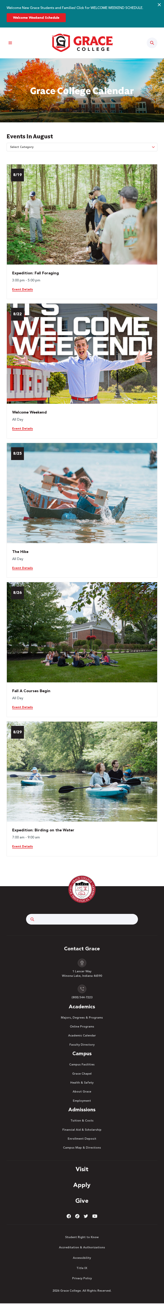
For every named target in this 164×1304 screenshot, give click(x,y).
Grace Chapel (82, 1073)
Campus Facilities (82, 1064)
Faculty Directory (82, 1044)
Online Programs (82, 1026)
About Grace (82, 1091)
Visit (82, 1170)
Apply (82, 1185)
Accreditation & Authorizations (82, 1247)
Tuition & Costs (82, 1120)
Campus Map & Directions (82, 1147)
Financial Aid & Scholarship (81, 1129)
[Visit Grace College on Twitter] (86, 1216)
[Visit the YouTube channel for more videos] (94, 1216)
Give (81, 1201)
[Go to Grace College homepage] (82, 889)
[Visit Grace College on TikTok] (77, 1216)
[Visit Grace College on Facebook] (69, 1216)
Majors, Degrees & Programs (82, 1017)
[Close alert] (159, 4)
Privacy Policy (82, 1278)
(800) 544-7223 (82, 997)
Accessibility (82, 1257)
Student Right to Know (82, 1237)
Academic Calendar (82, 1035)
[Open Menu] (10, 43)
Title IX (81, 1268)
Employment (82, 1100)
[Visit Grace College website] (82, 43)
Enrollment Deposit (82, 1138)
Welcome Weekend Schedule (36, 18)
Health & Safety (82, 1082)
